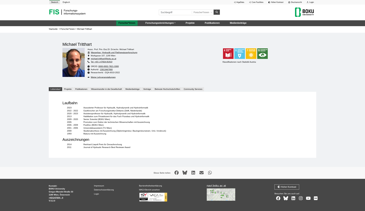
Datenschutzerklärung (104, 190)
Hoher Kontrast (276, 2)
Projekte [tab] (68, 89)
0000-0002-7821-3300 (108, 66)
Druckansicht (296, 2)
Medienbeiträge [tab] (132, 89)
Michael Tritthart (84, 29)
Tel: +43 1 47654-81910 (101, 62)
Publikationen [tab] (81, 89)
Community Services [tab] (193, 89)
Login (311, 2)
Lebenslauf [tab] (55, 89)
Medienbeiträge (238, 23)
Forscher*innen (126, 23)
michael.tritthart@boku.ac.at (103, 58)
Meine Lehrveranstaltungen (103, 77)
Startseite (53, 29)
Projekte (190, 23)
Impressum (99, 186)
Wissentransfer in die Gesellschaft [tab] (106, 89)
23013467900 (106, 69)
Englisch (66, 2)
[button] (160, 23)
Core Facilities (257, 2)
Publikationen (212, 23)
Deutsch (54, 2)
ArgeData (240, 2)
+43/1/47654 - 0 (56, 198)
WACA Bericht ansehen (149, 190)
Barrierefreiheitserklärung (150, 186)
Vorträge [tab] (147, 89)
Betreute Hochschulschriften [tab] (167, 89)
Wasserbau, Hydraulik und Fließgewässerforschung (114, 52)
